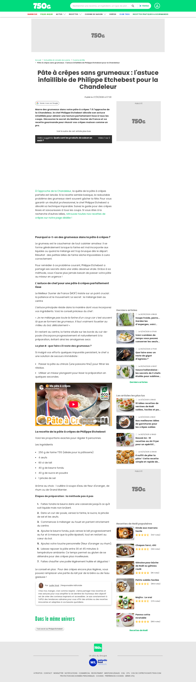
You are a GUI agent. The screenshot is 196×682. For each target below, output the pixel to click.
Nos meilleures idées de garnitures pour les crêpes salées (147, 424)
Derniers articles (139, 382)
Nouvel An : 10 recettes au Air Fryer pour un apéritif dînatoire (147, 441)
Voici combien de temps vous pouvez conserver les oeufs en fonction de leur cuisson (146, 338)
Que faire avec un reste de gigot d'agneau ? (145, 355)
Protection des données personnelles (77, 676)
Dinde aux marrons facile (146, 529)
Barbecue (32, 14)
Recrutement (97, 673)
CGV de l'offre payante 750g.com (146, 673)
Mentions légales (112, 673)
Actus (59, 14)
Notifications (71, 673)
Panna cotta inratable (142, 616)
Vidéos (112, 14)
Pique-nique (46, 14)
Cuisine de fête (79, 60)
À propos (38, 673)
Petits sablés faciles (147, 580)
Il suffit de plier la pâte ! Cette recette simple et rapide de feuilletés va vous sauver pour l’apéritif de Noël (147, 458)
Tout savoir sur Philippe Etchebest (50, 629)
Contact (48, 673)
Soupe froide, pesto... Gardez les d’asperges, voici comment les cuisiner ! (148, 321)
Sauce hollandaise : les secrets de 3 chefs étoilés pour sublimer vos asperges (148, 373)
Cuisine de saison (94, 14)
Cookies (100, 676)
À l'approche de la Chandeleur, (53, 191)
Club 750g (124, 14)
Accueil (38, 60)
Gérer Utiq (130, 676)
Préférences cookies (114, 676)
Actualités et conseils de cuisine (57, 60)
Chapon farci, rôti (145, 545)
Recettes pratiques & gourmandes (150, 14)
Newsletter (58, 673)
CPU (128, 673)
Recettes (73, 14)
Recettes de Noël (139, 630)
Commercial (84, 673)
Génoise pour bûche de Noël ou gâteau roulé (146, 566)
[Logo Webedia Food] (98, 662)
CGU (123, 673)
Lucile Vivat (54, 585)
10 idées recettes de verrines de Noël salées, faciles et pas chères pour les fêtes (147, 406)
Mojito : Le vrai (143, 597)
